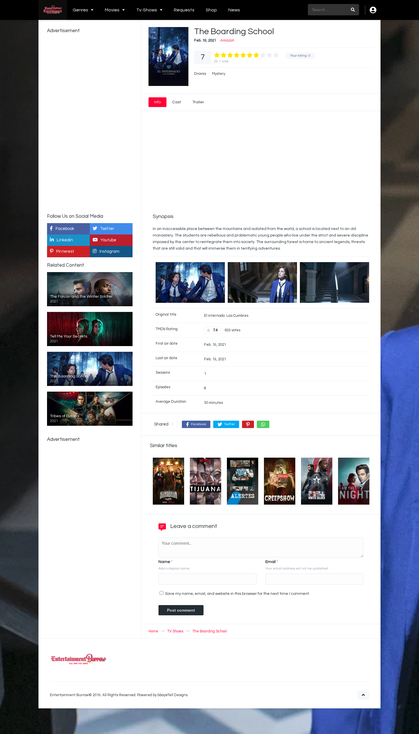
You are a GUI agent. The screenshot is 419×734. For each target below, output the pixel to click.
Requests (184, 10)
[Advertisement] (261, 158)
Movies (112, 10)
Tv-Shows (146, 10)
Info (157, 102)
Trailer (198, 102)
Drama (200, 74)
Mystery (218, 74)
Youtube (108, 240)
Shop (211, 10)
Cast (176, 102)
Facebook (65, 229)
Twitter (107, 229)
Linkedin (65, 240)
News (234, 10)
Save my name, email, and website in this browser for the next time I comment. (237, 594)
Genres (80, 10)
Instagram (109, 251)
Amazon (227, 40)
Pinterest (65, 251)
